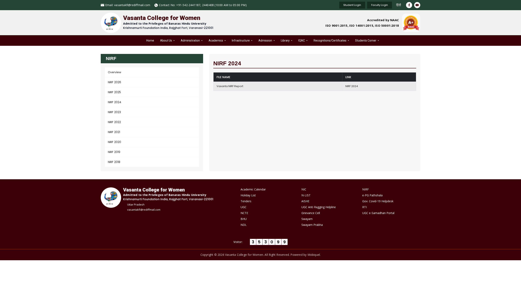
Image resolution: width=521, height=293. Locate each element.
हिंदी (398, 5)
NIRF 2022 (114, 122)
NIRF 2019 (114, 152)
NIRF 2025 (114, 92)
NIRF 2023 (114, 112)
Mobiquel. (314, 255)
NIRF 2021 (114, 132)
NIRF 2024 (114, 102)
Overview (114, 72)
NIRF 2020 (114, 142)
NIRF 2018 (114, 162)
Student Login (352, 5)
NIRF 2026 (114, 82)
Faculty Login (379, 5)
